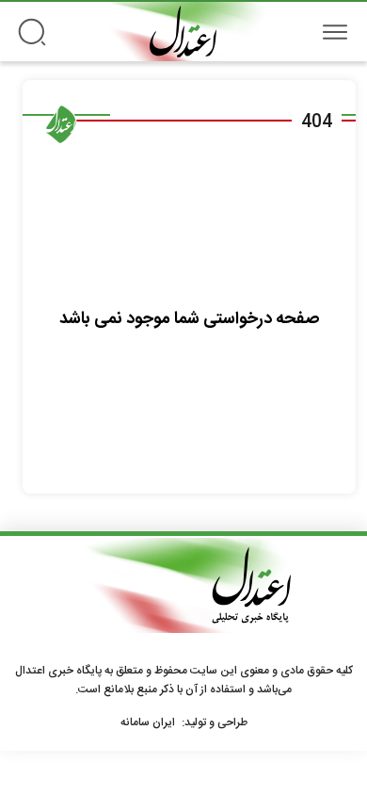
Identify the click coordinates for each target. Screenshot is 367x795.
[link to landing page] (183, 31)
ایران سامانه (147, 722)
